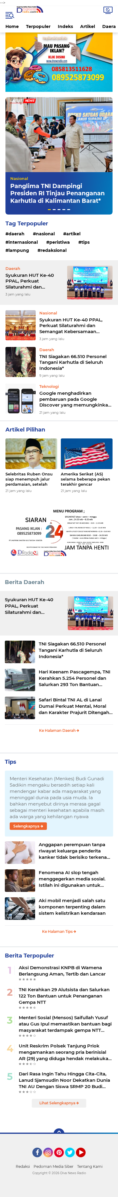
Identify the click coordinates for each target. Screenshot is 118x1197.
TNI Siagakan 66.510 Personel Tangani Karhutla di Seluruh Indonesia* (73, 362)
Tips (85, 242)
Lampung (18, 250)
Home (12, 26)
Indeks (65, 26)
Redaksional (54, 250)
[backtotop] (59, 1133)
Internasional (23, 242)
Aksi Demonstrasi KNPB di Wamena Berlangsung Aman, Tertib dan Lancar (62, 971)
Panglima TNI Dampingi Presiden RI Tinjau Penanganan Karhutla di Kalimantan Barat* (57, 193)
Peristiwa (59, 242)
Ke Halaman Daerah (58, 730)
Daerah (16, 234)
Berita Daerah (24, 582)
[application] (59, 1191)
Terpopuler (38, 26)
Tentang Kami (90, 1166)
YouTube (85, 1160)
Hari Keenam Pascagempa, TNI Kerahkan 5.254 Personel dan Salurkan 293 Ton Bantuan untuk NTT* (74, 678)
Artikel (87, 26)
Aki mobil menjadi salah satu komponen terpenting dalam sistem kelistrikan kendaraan (72, 907)
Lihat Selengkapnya (57, 1103)
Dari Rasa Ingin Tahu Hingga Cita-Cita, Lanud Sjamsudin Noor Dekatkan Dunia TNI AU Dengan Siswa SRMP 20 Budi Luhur (64, 1080)
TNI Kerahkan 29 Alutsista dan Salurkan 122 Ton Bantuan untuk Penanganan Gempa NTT (64, 996)
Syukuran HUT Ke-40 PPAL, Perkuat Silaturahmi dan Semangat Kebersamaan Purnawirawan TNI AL (33, 281)
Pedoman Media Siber (54, 1166)
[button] (49, 209)
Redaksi (23, 1166)
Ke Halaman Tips (58, 931)
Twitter (72, 1160)
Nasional (19, 178)
